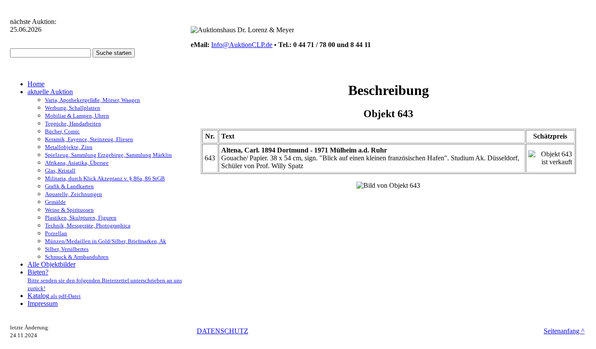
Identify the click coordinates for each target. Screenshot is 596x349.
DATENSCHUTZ (222, 331)
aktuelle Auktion (50, 91)
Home (36, 84)
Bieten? (104, 279)
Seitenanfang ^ (564, 331)
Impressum (42, 303)
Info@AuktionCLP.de (241, 44)
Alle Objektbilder (51, 264)
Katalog (54, 295)
